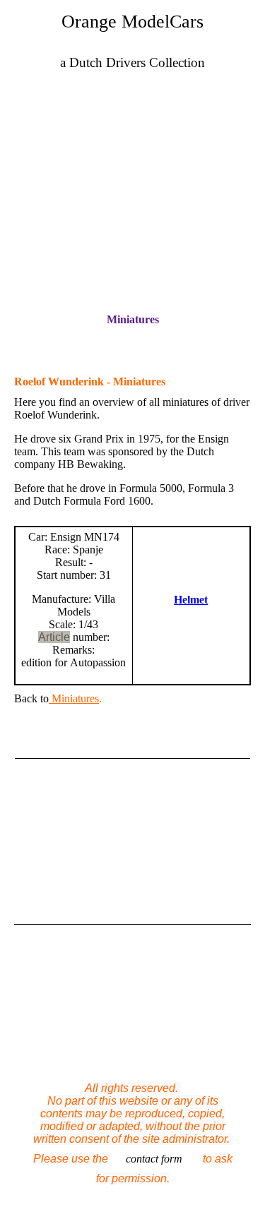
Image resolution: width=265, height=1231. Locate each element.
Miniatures (133, 319)
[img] (132, 161)
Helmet (191, 600)
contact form (154, 1159)
